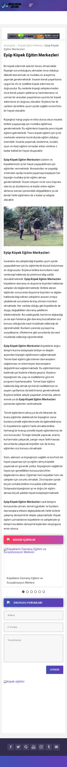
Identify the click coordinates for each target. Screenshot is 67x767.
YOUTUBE (33, 747)
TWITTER (18, 747)
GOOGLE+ (26, 747)
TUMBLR (49, 747)
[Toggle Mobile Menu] (30, 5)
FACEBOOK (10, 747)
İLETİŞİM (56, 747)
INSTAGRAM (41, 747)
